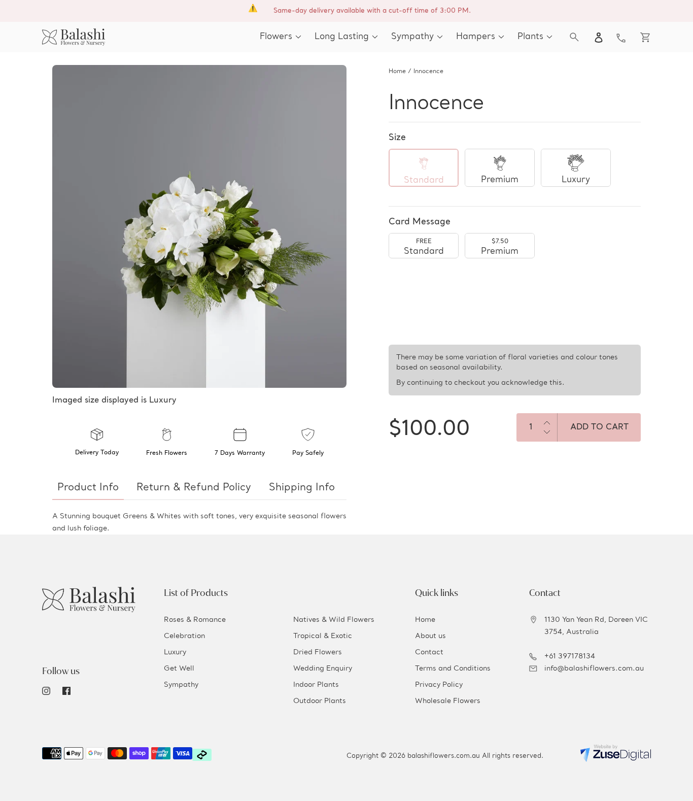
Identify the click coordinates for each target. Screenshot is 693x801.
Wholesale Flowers (447, 701)
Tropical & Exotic (322, 636)
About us (430, 636)
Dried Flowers (317, 652)
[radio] (424, 168)
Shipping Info (302, 488)
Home (397, 72)
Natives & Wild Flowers (333, 619)
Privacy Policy (439, 684)
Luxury (175, 652)
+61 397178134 (569, 656)
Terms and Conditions (453, 668)
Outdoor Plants (319, 701)
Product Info (88, 488)
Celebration (184, 636)
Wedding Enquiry (322, 668)
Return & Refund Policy (193, 488)
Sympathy (181, 684)
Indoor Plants (316, 684)
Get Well (179, 668)
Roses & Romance (195, 619)
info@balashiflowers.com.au (594, 668)
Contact (429, 652)
